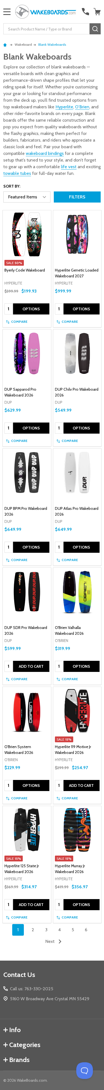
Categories (24, 1045)
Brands (19, 1060)
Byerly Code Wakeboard (24, 270)
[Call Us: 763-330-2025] (85, 11)
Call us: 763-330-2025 (31, 988)
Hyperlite (64, 106)
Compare (19, 321)
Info (15, 1030)
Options (31, 308)
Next (50, 941)
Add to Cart (31, 666)
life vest (69, 166)
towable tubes (17, 173)
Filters (77, 196)
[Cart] (97, 11)
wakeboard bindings (45, 153)
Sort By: (11, 186)
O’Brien (82, 106)
